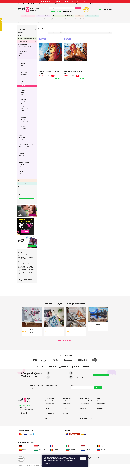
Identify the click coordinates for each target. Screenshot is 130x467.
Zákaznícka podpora (26, 408)
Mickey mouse (24, 106)
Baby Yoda (23, 126)
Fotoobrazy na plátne (22, 183)
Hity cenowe (20, 32)
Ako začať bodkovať (43, 3)
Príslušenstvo (21, 186)
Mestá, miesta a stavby (24, 146)
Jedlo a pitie (21, 164)
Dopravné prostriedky (24, 162)
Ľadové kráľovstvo (25, 121)
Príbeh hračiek (24, 74)
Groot (22, 112)
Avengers (23, 119)
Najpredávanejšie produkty (85, 410)
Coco (22, 67)
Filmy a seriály (22, 61)
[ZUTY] (26, 399)
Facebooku (52, 367)
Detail (59, 78)
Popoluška (23, 79)
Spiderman (23, 88)
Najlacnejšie (52, 32)
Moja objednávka (70, 3)
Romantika (21, 153)
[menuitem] (28, 16)
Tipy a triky (47, 408)
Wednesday (23, 94)
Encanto (22, 76)
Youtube (76, 367)
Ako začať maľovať (21, 3)
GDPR (64, 410)
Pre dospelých (22, 137)
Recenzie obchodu (101, 403)
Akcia (81, 413)
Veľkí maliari (22, 166)
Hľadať (77, 8)
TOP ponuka (21, 58)
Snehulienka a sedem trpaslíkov (28, 70)
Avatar (22, 92)
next (111, 315)
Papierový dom (24, 99)
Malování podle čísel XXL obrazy (86, 418)
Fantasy (21, 173)
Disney (22, 103)
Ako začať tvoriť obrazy (32, 3)
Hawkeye (23, 97)
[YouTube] (24, 413)
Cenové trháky (21, 35)
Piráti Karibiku (24, 117)
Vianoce (21, 178)
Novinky (21, 53)
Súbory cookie (65, 413)
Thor (22, 81)
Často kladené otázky (49, 413)
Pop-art (21, 157)
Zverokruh (21, 175)
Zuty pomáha (100, 408)
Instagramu (64, 367)
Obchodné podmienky (67, 403)
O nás (77, 3)
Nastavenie (47, 463)
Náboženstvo (22, 160)
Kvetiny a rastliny (23, 142)
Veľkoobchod (99, 405)
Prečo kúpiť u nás (48, 415)
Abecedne (67, 32)
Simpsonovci (23, 90)
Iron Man (22, 83)
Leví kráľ (23, 85)
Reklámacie (65, 408)
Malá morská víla (24, 115)
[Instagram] (21, 413)
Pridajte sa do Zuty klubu (100, 375)
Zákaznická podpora (68, 11)
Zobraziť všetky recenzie (64, 340)
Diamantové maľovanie (23, 44)
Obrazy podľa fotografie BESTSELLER (27, 46)
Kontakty (91, 3)
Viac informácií (107, 429)
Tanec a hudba (22, 155)
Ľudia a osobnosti (23, 148)
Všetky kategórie (83, 415)
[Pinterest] (27, 413)
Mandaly (21, 171)
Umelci (20, 169)
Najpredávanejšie (23, 51)
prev (19, 315)
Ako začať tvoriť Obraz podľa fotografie (57, 3)
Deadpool (23, 63)
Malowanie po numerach (23, 29)
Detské (20, 135)
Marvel (22, 110)
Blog (46, 418)
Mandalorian (23, 128)
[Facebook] (19, 413)
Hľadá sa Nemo (24, 72)
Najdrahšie (59, 32)
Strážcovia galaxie (25, 108)
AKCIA (20, 55)
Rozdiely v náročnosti (49, 410)
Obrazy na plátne (83, 408)
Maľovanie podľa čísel (23, 41)
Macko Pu (23, 101)
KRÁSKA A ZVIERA (25, 124)
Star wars (23, 130)
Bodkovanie (20, 180)
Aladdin (22, 65)
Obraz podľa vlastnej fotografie (86, 400)
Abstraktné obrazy (23, 151)
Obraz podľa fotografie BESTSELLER (26, 38)
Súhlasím (83, 458)
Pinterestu (87, 367)
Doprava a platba (84, 3)
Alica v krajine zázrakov (26, 133)
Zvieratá (21, 139)
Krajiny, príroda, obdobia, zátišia (26, 144)
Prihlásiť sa (98, 387)
